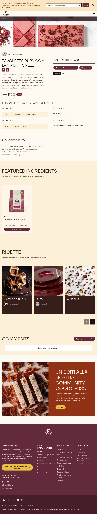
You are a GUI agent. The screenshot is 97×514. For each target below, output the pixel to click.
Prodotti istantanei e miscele (64, 476)
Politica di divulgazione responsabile (49, 509)
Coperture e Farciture (65, 463)
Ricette (4, 18)
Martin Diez (44, 304)
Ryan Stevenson (15, 54)
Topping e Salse (63, 472)
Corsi (79, 449)
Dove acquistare (43, 473)
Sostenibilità (42, 458)
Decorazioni (61, 469)
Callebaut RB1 (20, 126)
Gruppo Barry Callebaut (46, 464)
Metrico (57, 74)
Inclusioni (60, 466)
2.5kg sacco (23, 225)
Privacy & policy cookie (26, 509)
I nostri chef (81, 452)
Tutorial (80, 464)
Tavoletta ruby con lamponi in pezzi (66, 68)
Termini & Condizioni (9, 509)
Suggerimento (86, 68)
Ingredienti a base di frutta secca (64, 459)
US (63, 74)
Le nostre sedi (82, 455)
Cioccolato (61, 449)
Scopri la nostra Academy (83, 459)
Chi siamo (41, 461)
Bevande (60, 480)
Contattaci (41, 467)
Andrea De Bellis (14, 304)
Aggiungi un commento (84, 339)
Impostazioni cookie (71, 509)
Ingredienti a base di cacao (64, 453)
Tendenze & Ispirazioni (45, 455)
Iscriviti (60, 407)
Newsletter (41, 470)
